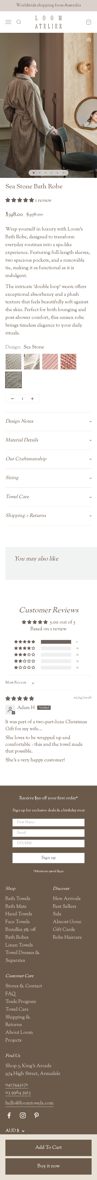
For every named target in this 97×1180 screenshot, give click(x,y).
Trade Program (20, 1001)
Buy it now (48, 1166)
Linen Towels (19, 945)
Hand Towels (18, 914)
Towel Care (17, 1009)
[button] (20, 200)
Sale (57, 914)
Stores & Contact (23, 986)
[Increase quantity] (32, 399)
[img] (19, 699)
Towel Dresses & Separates (22, 956)
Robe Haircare (67, 937)
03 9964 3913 (18, 1092)
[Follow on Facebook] (9, 1115)
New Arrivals (67, 898)
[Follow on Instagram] (22, 1115)
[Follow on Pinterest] (36, 1115)
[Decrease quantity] (12, 399)
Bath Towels (17, 898)
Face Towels (17, 922)
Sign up (48, 858)
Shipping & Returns (17, 1021)
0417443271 (16, 1084)
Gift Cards (64, 929)
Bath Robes (17, 937)
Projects (13, 1040)
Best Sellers (64, 906)
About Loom (19, 1032)
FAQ (10, 994)
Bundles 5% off (20, 929)
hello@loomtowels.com (29, 1103)
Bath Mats (15, 906)
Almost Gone (67, 922)
